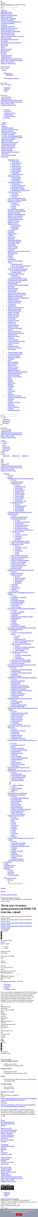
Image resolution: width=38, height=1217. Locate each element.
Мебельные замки (16, 774)
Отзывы (6, 987)
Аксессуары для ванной (18, 843)
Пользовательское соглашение (10, 1199)
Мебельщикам (5, 1159)
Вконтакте (7, 87)
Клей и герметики (16, 788)
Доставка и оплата (9, 989)
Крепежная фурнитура (18, 745)
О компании (4, 1144)
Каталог (10, 477)
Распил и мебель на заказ (8, 1172)
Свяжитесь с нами (6, 1154)
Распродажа (4, 1138)
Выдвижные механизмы (22, 522)
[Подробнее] (1, 1119)
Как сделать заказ (6, 1167)
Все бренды (4, 1152)
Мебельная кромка (17, 701)
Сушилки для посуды (21, 534)
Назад (11, 475)
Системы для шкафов (17, 612)
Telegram (6, 89)
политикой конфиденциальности (19, 1212)
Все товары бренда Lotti (8, 1123)
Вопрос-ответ (5, 1173)
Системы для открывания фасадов (21, 632)
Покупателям (5, 1164)
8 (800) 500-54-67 (6, 57)
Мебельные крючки (21, 506)
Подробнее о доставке (7, 1091)
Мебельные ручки (20, 486)
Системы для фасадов (7, 1135)
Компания (4, 1141)
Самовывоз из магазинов (8, 981)
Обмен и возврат (6, 1170)
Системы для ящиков (7, 1136)
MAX (6, 91)
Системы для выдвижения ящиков (21, 669)
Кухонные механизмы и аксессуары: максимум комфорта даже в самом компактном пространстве (18, 1105)
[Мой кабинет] (1, 457)
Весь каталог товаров (7, 1139)
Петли (17, 637)
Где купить (7, 986)
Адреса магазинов (6, 1157)
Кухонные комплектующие (19, 517)
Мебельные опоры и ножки (19, 713)
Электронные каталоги (8, 1146)
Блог (2, 1151)
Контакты (11, 872)
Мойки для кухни (20, 578)
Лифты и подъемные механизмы (25, 647)
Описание (7, 984)
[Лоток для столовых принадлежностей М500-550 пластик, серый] (19, 924)
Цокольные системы (21, 547)
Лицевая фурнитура (17, 481)
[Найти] (2, 8)
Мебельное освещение (18, 681)
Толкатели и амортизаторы (23, 655)
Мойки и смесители (17, 573)
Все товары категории (7, 1122)
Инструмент (15, 819)
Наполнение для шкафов (18, 597)
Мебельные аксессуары (18, 730)
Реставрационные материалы (20, 798)
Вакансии (4, 1149)
